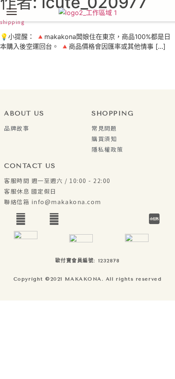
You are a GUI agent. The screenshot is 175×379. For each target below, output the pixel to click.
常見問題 (104, 128)
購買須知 (104, 139)
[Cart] (162, 12)
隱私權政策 (107, 149)
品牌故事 (16, 128)
